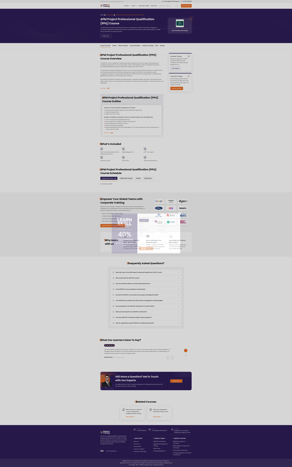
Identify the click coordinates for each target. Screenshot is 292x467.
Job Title (162, 229)
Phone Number (143, 229)
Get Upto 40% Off (146, 248)
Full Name (142, 223)
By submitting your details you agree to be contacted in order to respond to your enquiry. (159, 243)
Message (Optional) (144, 235)
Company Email (164, 223)
